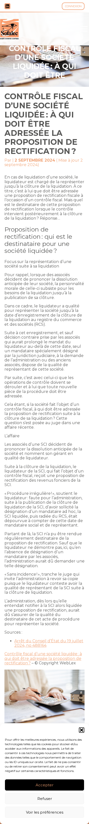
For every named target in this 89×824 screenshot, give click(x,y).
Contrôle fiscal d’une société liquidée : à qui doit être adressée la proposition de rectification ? (43, 658)
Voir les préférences (44, 812)
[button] (81, 730)
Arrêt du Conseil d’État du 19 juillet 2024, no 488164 (48, 643)
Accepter (44, 785)
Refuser (44, 798)
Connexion (73, 6)
